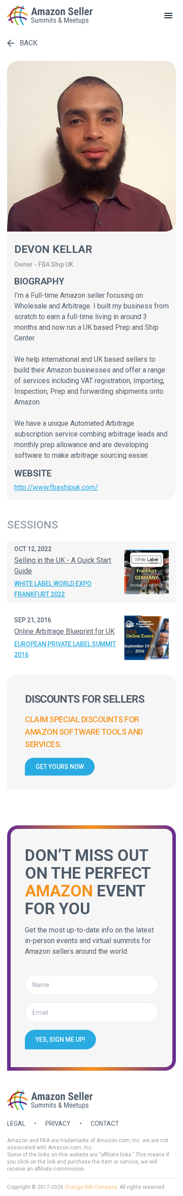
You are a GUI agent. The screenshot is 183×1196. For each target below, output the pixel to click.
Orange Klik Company (91, 1187)
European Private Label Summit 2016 (65, 649)
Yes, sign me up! (60, 1039)
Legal (16, 1123)
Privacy (58, 1123)
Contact (105, 1123)
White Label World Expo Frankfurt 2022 (53, 589)
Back (28, 43)
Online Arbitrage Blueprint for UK (64, 631)
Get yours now (60, 766)
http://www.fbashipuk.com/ (56, 487)
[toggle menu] (168, 15)
